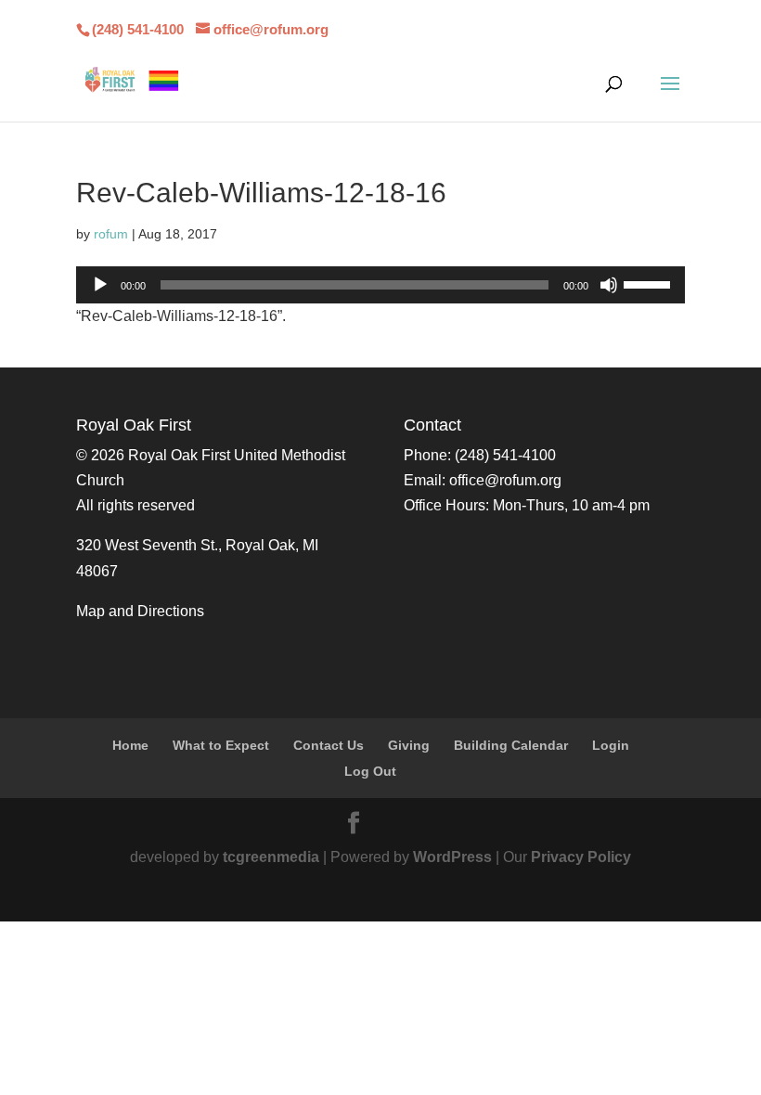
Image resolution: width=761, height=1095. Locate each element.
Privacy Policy (581, 857)
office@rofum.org (505, 480)
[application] (380, 284)
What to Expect (221, 745)
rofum (111, 233)
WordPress (452, 857)
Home (130, 745)
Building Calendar (511, 745)
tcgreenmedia (271, 857)
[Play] (100, 285)
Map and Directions (140, 611)
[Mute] (609, 285)
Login (610, 745)
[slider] (650, 283)
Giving (409, 745)
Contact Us (328, 745)
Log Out (370, 771)
